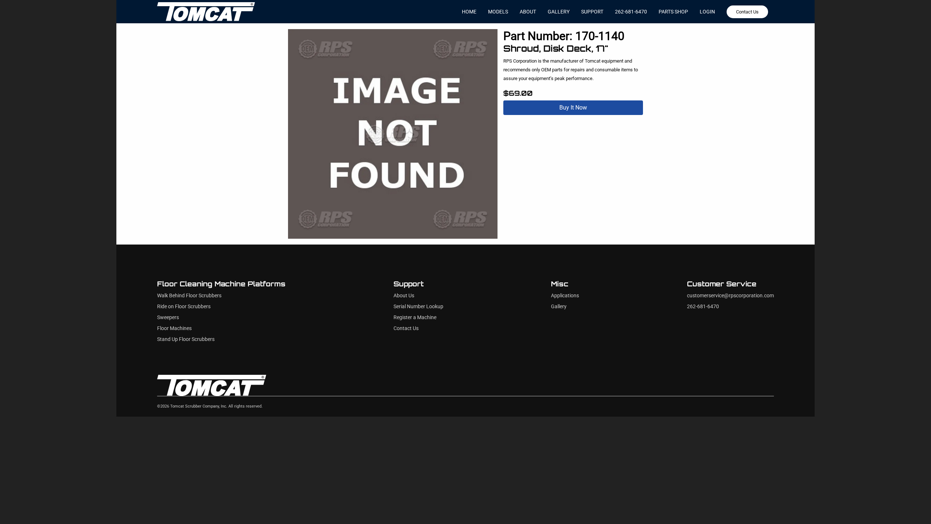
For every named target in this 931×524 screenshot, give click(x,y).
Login (707, 12)
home (469, 12)
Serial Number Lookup (418, 306)
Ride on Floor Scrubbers (184, 306)
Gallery (559, 306)
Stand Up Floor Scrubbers (186, 339)
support (592, 12)
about (528, 12)
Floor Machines (174, 328)
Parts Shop (673, 12)
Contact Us (747, 12)
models (498, 12)
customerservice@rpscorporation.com (730, 296)
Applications (565, 296)
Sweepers (168, 317)
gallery (559, 12)
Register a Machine (414, 317)
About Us (403, 296)
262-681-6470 (631, 12)
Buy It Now (573, 107)
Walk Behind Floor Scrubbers (189, 296)
